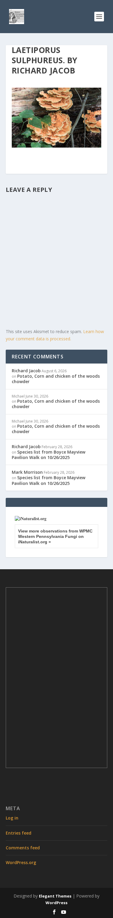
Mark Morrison (27, 472)
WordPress (56, 902)
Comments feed (23, 848)
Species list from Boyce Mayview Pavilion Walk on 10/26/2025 (48, 454)
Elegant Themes (55, 896)
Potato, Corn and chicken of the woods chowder (56, 378)
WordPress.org (21, 862)
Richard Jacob (26, 370)
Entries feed (18, 833)
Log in (12, 818)
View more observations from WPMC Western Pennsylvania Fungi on (55, 536)
